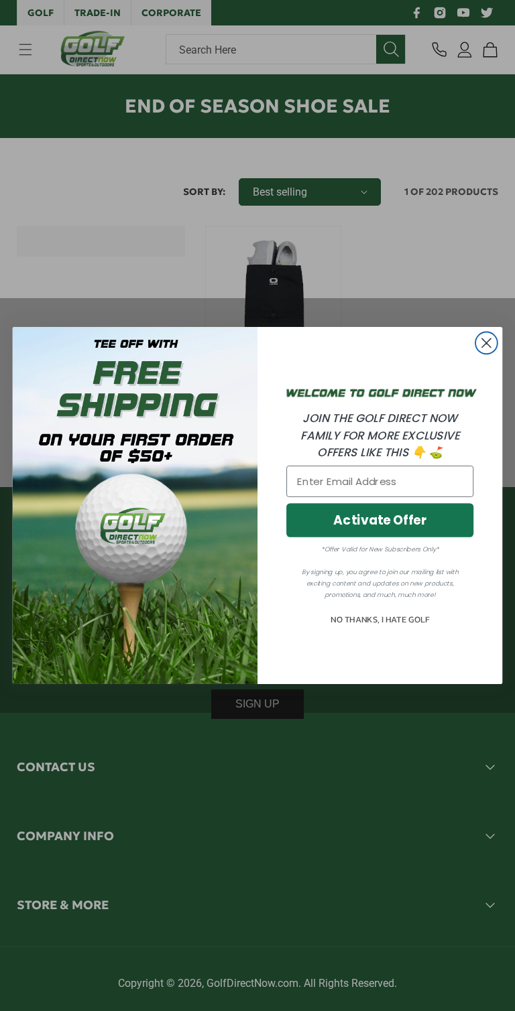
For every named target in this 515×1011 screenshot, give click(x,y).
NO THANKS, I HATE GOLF (380, 619)
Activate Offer (379, 520)
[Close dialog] (486, 343)
